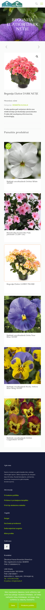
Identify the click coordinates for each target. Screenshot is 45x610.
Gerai (13, 605)
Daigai (6, 518)
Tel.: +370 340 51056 (11, 579)
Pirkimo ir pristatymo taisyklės (16, 500)
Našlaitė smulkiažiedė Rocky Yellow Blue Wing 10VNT (22, 387)
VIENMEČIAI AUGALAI (20, 105)
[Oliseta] (12, 4)
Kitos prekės (9, 533)
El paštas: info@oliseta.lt (13, 581)
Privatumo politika (11, 495)
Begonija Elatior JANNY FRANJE (21, 284)
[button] (37, 56)
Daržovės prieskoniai (12, 523)
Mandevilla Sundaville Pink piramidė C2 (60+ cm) (19, 234)
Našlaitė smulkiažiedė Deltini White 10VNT (22, 182)
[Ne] (42, 599)
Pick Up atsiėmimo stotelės (14, 505)
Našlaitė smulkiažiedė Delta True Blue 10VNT (21, 336)
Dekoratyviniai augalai (13, 528)
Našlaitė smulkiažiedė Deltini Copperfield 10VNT (19, 439)
